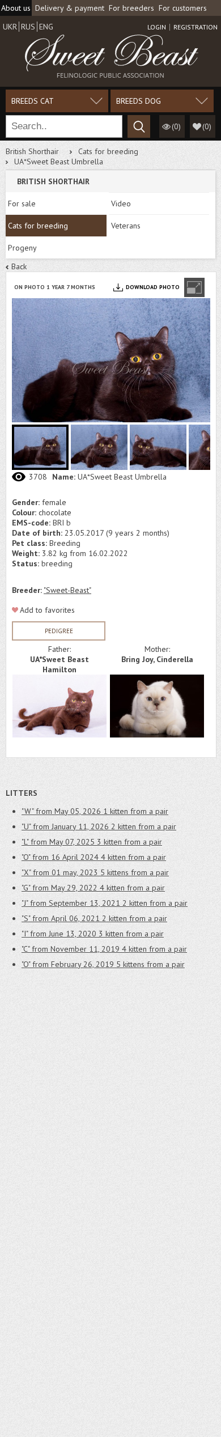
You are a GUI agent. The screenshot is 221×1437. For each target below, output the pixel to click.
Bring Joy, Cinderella (157, 659)
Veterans (126, 226)
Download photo (153, 287)
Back (19, 266)
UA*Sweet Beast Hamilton (59, 664)
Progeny (22, 248)
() (206, 126)
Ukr (10, 27)
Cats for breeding (108, 151)
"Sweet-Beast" (67, 590)
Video (121, 203)
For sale (22, 203)
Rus (28, 27)
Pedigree (59, 631)
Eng (46, 27)
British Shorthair (32, 151)
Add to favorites (47, 610)
